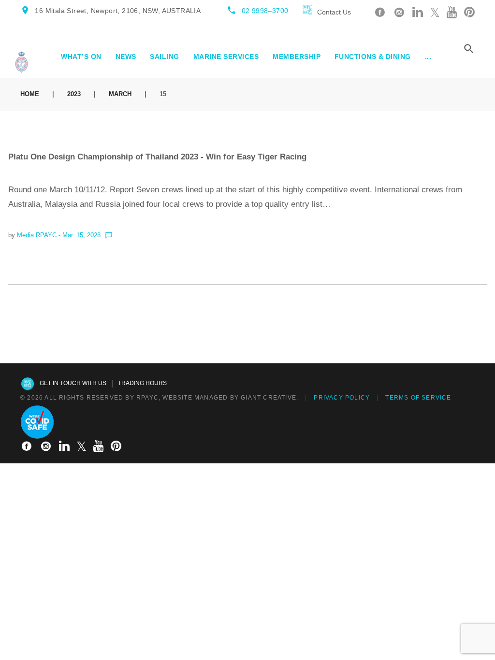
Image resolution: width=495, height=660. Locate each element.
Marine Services (226, 56)
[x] (435, 12)
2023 (74, 94)
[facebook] (380, 12)
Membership (296, 56)
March (120, 94)
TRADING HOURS (142, 383)
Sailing (164, 56)
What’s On (81, 56)
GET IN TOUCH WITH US (73, 383)
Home (29, 94)
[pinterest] (469, 12)
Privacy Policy (342, 397)
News (126, 56)
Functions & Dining (373, 56)
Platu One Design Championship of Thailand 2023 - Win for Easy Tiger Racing (157, 156)
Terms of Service (418, 397)
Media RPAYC (37, 235)
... (428, 56)
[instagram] (399, 12)
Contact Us (334, 12)
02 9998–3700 (265, 10)
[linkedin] (417, 12)
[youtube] (452, 12)
